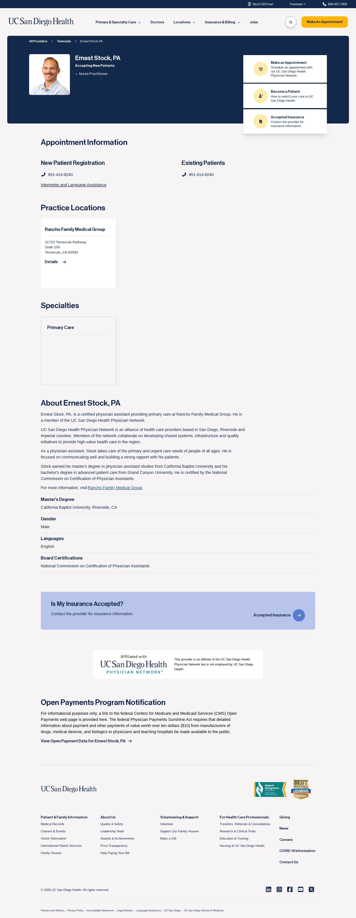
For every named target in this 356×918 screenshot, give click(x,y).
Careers (286, 840)
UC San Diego (172, 910)
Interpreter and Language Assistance (73, 184)
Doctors (157, 22)
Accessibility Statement (100, 910)
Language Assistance (148, 910)
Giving (284, 817)
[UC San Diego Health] (76, 789)
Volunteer (166, 824)
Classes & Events (53, 831)
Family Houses (51, 853)
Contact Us (288, 862)
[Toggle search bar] (290, 22)
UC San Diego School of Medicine (204, 910)
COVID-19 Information (297, 851)
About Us (108, 817)
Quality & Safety (111, 824)
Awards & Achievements (117, 838)
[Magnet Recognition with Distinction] (270, 789)
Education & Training (234, 838)
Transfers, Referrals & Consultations (245, 824)
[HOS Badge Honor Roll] (301, 789)
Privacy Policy (75, 910)
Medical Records (52, 824)
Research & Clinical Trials (238, 831)
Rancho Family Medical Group (75, 229)
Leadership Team (112, 831)
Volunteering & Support (179, 817)
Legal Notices (125, 910)
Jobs (254, 22)
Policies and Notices (52, 910)
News (283, 828)
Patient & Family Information (64, 817)
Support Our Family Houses (179, 831)
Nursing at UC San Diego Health (242, 845)
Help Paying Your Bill (114, 853)
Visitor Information (53, 838)
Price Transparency (114, 845)
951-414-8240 (201, 174)
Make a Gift (168, 838)
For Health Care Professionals (244, 817)
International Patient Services (61, 845)
